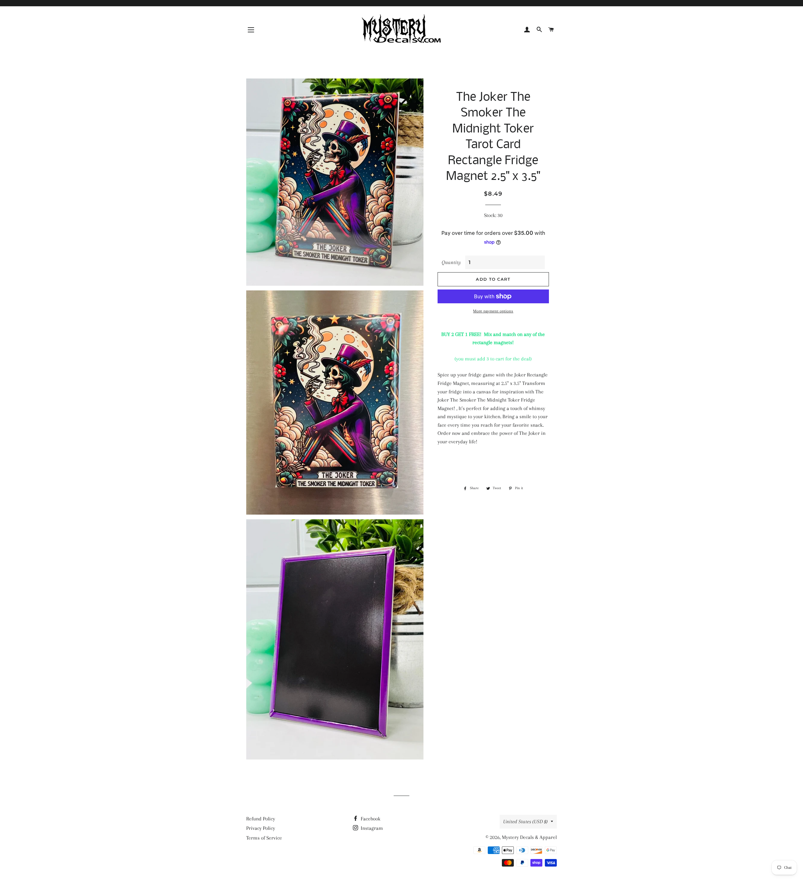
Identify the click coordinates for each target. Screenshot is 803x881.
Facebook (369, 819)
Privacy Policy (260, 828)
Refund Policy (260, 819)
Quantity (451, 262)
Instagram (371, 828)
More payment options (493, 311)
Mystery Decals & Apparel (529, 837)
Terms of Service (264, 838)
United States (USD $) (525, 821)
